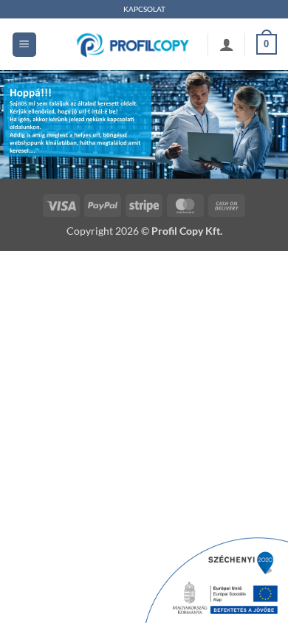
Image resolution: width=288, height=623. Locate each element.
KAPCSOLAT (144, 9)
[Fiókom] (226, 44)
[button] (24, 44)
